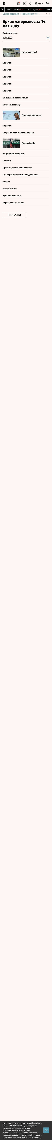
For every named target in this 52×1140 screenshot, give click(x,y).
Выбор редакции (11, 14)
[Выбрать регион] (30, 3)
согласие (24, 1130)
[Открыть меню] (47, 3)
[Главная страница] (4, 3)
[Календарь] (18, 3)
